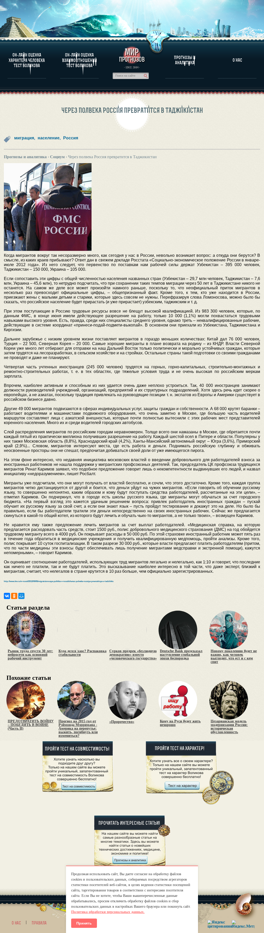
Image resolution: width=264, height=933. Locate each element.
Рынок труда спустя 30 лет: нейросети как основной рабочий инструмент (30, 654)
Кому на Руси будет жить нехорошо (180, 723)
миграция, (24, 138)
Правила (39, 923)
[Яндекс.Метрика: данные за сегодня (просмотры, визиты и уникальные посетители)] (243, 924)
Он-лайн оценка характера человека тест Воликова (27, 60)
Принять (84, 923)
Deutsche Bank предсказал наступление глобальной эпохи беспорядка (181, 654)
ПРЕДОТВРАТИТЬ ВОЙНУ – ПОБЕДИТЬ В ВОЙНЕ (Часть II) (31, 725)
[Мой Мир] (21, 596)
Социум (57, 157)
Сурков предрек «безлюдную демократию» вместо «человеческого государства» (133, 654)
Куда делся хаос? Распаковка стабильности (82, 653)
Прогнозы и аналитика (184, 60)
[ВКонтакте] (7, 596)
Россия (70, 138)
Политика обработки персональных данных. (108, 912)
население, (49, 138)
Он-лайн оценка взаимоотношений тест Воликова (79, 60)
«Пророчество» (121, 722)
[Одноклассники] (14, 596)
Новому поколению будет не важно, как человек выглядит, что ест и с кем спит (234, 656)
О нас (16, 923)
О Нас (237, 60)
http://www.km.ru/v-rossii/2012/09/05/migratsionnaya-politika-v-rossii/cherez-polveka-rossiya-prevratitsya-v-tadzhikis (58, 581)
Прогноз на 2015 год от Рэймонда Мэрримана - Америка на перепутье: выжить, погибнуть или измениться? (78, 729)
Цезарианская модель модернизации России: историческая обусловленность (229, 727)
